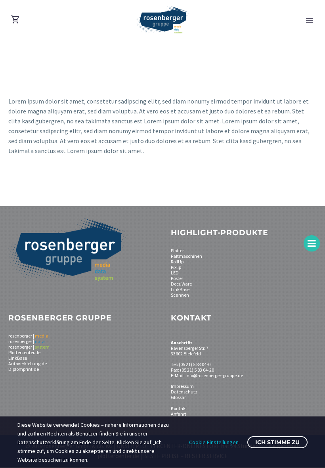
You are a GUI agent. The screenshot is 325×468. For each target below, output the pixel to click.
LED (175, 273)
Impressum (182, 386)
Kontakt (179, 408)
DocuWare (181, 284)
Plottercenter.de (24, 352)
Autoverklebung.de (27, 363)
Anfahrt (178, 414)
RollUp (177, 262)
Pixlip (176, 267)
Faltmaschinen (186, 256)
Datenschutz (184, 392)
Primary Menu (309, 20)
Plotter (177, 250)
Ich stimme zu (277, 442)
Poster (177, 278)
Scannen (180, 295)
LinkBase (180, 289)
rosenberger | (28, 336)
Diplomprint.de (23, 369)
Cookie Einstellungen (214, 442)
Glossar (178, 397)
